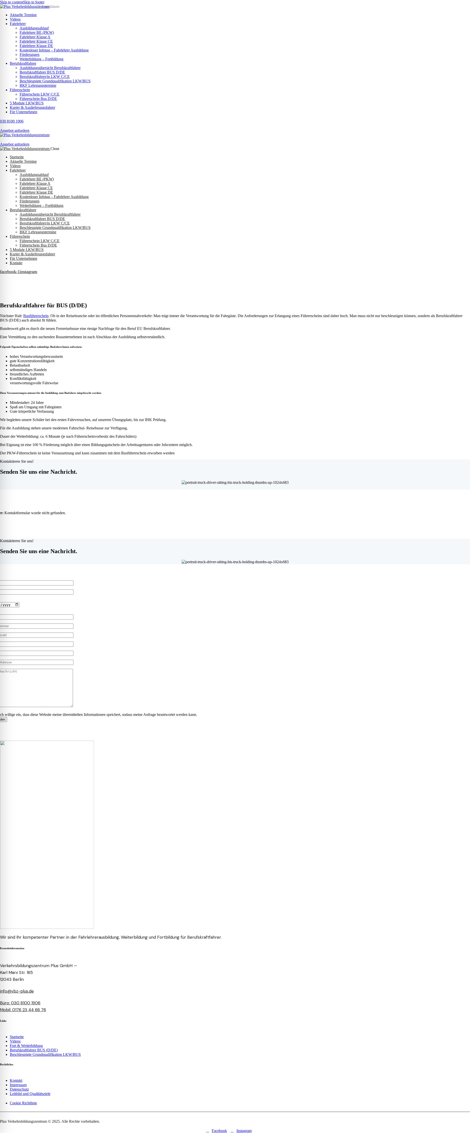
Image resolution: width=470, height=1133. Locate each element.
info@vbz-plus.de (17, 991)
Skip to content (11, 2)
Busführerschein (35, 316)
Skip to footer (33, 2)
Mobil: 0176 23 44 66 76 (23, 1009)
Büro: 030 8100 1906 (20, 1003)
